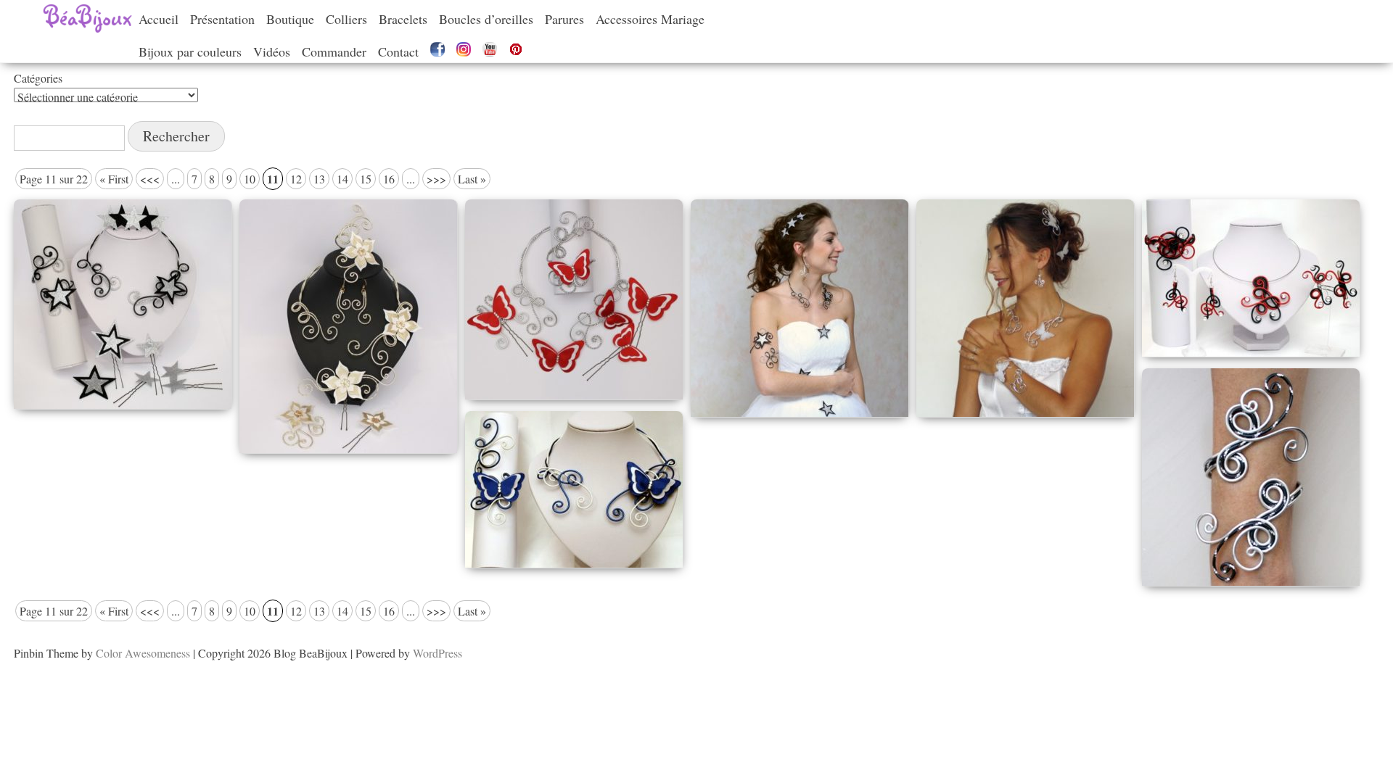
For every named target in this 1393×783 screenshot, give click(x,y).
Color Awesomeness (143, 652)
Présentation (222, 19)
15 (365, 178)
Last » (472, 178)
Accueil (158, 19)
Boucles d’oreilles (486, 19)
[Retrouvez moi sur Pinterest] (516, 51)
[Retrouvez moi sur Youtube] (489, 51)
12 (296, 178)
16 (389, 178)
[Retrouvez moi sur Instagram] (463, 51)
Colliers (346, 19)
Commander (334, 51)
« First (113, 178)
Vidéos (271, 51)
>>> (436, 178)
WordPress (437, 652)
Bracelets (403, 19)
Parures (564, 19)
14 (342, 178)
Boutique (290, 19)
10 (249, 178)
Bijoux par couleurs (190, 51)
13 (319, 178)
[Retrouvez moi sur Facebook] (437, 51)
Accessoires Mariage (650, 19)
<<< (150, 178)
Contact (398, 51)
